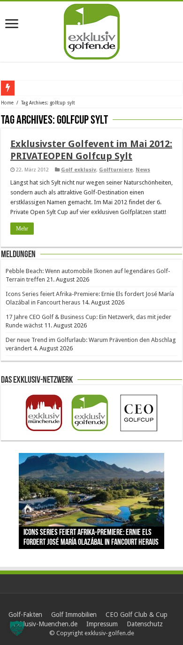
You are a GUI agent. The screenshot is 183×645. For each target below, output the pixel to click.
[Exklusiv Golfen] (92, 30)
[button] (17, 628)
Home (7, 102)
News (143, 170)
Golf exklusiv (78, 170)
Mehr (22, 228)
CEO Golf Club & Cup (137, 614)
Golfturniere (116, 170)
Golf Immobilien (74, 614)
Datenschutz (145, 624)
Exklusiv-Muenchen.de (45, 624)
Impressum (102, 624)
